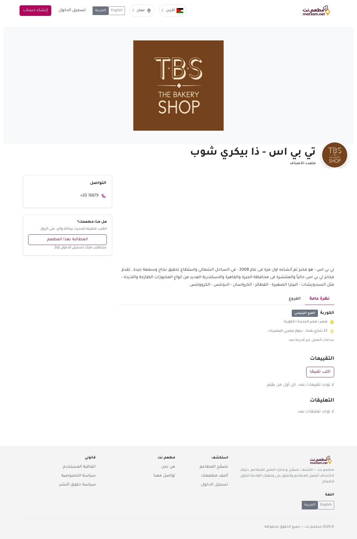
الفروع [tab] (295, 299)
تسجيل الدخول (72, 10)
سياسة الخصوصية (78, 476)
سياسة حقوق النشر (77, 485)
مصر (323, 322)
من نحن (168, 467)
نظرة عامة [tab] (320, 299)
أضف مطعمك (214, 476)
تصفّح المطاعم (214, 467)
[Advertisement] (226, 221)
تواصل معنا (164, 476)
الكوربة (289, 322)
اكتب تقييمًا (320, 372)
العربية (100, 11)
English (116, 11)
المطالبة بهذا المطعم (67, 239)
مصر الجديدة (307, 322)
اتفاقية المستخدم (79, 467)
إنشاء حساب (35, 10)
